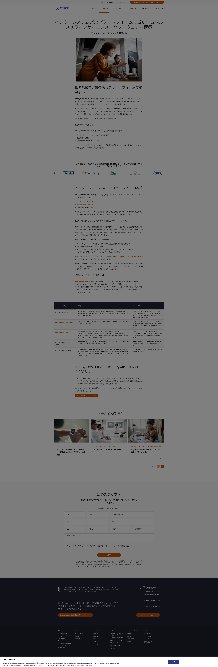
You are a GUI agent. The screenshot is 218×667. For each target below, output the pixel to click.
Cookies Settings (160, 661)
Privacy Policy (88, 665)
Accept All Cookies (173, 661)
